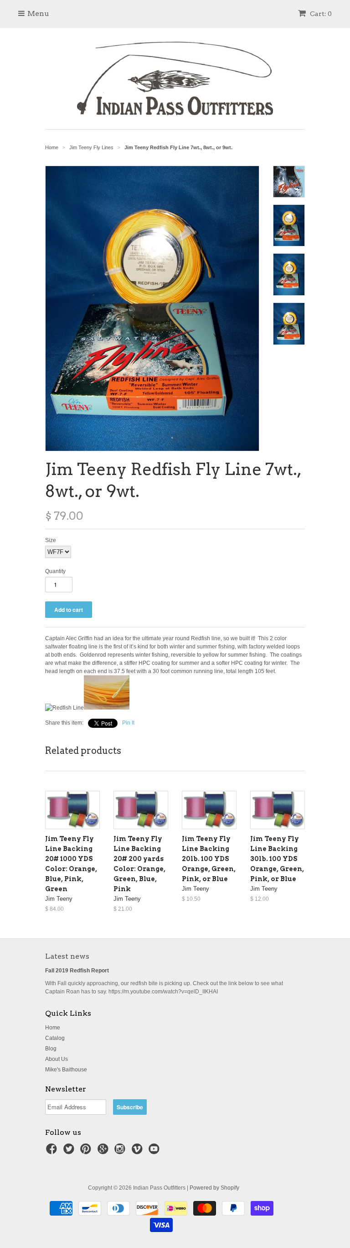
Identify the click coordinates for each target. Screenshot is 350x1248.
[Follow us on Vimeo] (138, 1152)
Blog (51, 1048)
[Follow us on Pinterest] (87, 1152)
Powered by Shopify (214, 1188)
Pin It (128, 723)
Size (50, 540)
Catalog (55, 1038)
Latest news (67, 956)
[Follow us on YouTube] (155, 1152)
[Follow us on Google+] (104, 1152)
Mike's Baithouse (66, 1069)
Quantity (55, 571)
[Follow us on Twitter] (70, 1152)
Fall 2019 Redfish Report (77, 970)
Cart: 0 (320, 13)
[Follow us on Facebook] (53, 1152)
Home (52, 1027)
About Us (56, 1059)
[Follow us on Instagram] (121, 1152)
